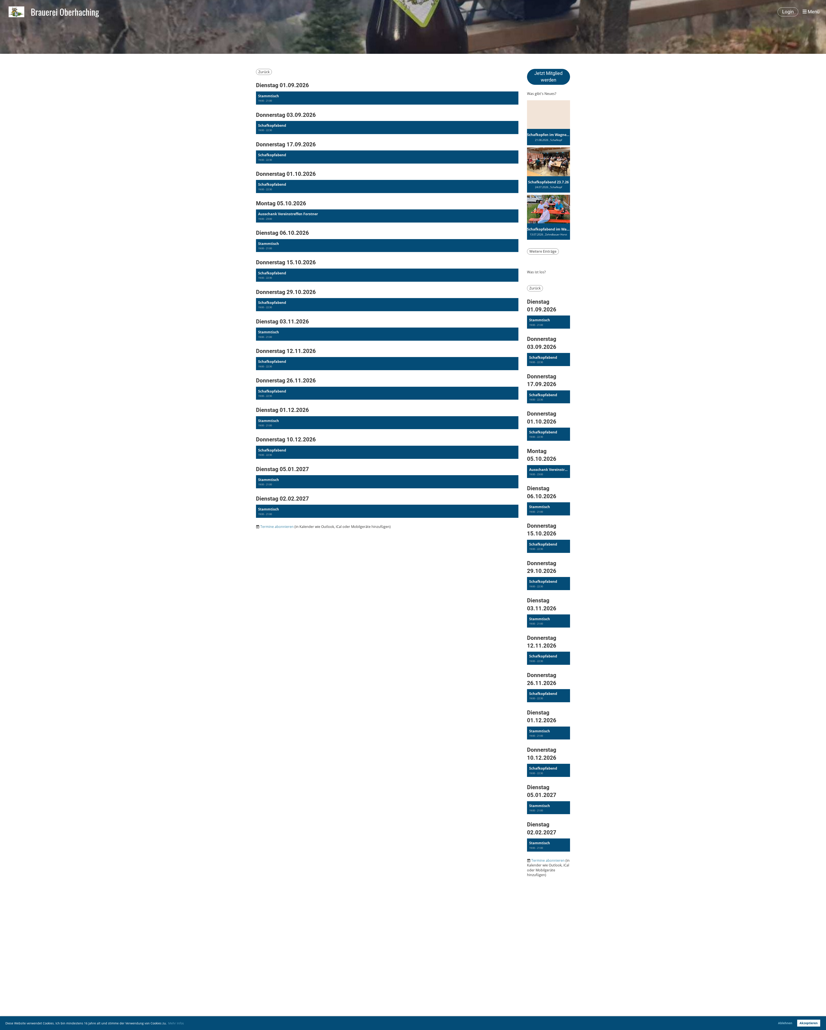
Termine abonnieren (277, 526)
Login (788, 11)
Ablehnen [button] (785, 1023)
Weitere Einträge (542, 251)
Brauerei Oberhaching (65, 12)
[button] (387, 98)
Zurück (264, 72)
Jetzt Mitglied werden (548, 77)
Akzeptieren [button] (809, 1023)
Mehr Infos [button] (176, 1023)
